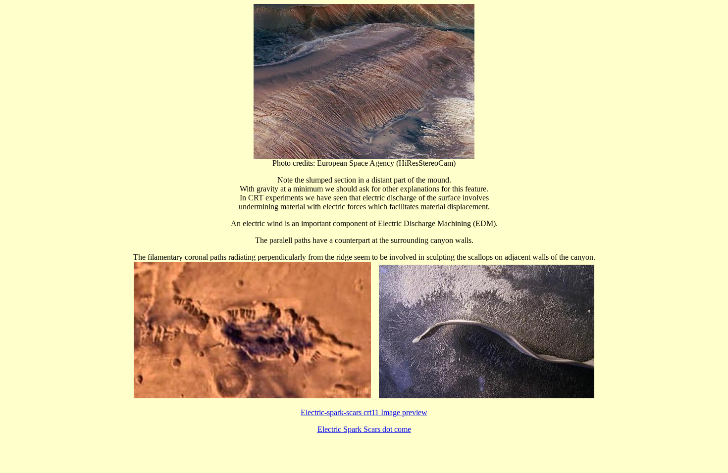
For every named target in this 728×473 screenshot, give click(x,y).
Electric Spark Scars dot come (364, 429)
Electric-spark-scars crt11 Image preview (364, 412)
